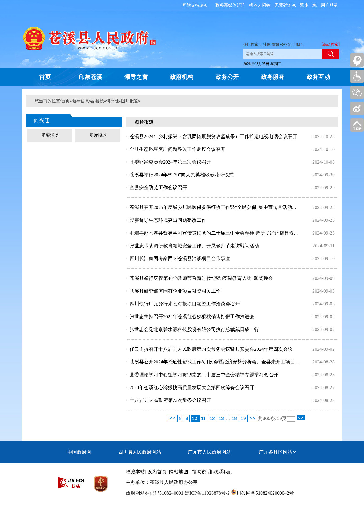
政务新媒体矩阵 (230, 5)
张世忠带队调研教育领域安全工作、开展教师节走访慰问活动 (194, 245)
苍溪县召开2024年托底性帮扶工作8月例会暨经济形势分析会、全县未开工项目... (214, 362)
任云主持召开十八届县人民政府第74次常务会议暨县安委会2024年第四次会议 (211, 349)
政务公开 (227, 77)
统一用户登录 (325, 5)
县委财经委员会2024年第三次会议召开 (170, 162)
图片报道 (129, 101)
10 (194, 418)
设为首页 (157, 471)
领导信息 (80, 101)
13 (221, 418)
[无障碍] (357, 76)
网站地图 (178, 471)
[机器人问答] (357, 60)
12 (212, 418)
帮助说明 (201, 471)
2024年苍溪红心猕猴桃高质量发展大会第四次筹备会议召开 (192, 387)
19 (243, 418)
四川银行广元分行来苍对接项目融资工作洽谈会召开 (185, 303)
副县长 (97, 101)
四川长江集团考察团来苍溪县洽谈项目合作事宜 (180, 258)
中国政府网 (79, 452)
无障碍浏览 (285, 5)
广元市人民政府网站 (209, 452)
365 (266, 418)
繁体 (304, 5)
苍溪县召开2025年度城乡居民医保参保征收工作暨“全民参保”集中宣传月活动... (213, 207)
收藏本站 (135, 471)
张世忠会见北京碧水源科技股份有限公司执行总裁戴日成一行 (194, 329)
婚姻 (275, 44)
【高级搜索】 (330, 44)
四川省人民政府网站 (139, 452)
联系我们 (223, 471)
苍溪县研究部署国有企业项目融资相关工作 (175, 291)
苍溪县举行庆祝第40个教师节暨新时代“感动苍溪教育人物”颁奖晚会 (201, 278)
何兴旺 (112, 101)
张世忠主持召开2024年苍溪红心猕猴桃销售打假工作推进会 (192, 316)
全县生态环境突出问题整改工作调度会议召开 (177, 149)
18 (234, 418)
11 (203, 418)
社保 (266, 44)
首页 (45, 77)
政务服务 (273, 77)
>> (253, 418)
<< (172, 418)
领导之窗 (136, 77)
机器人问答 (259, 5)
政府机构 (181, 77)
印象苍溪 (90, 77)
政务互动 (318, 77)
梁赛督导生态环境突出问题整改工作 (168, 220)
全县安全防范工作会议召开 (158, 187)
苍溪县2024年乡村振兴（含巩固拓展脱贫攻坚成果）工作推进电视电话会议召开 (213, 136)
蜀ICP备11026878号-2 (206, 493)
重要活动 (50, 135)
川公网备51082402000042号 (265, 493)
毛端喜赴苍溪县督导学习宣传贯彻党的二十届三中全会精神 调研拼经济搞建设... (214, 233)
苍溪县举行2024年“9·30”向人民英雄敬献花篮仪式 (182, 174)
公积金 (285, 44)
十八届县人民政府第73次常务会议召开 (170, 400)
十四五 (298, 44)
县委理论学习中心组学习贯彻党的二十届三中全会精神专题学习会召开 (204, 374)
